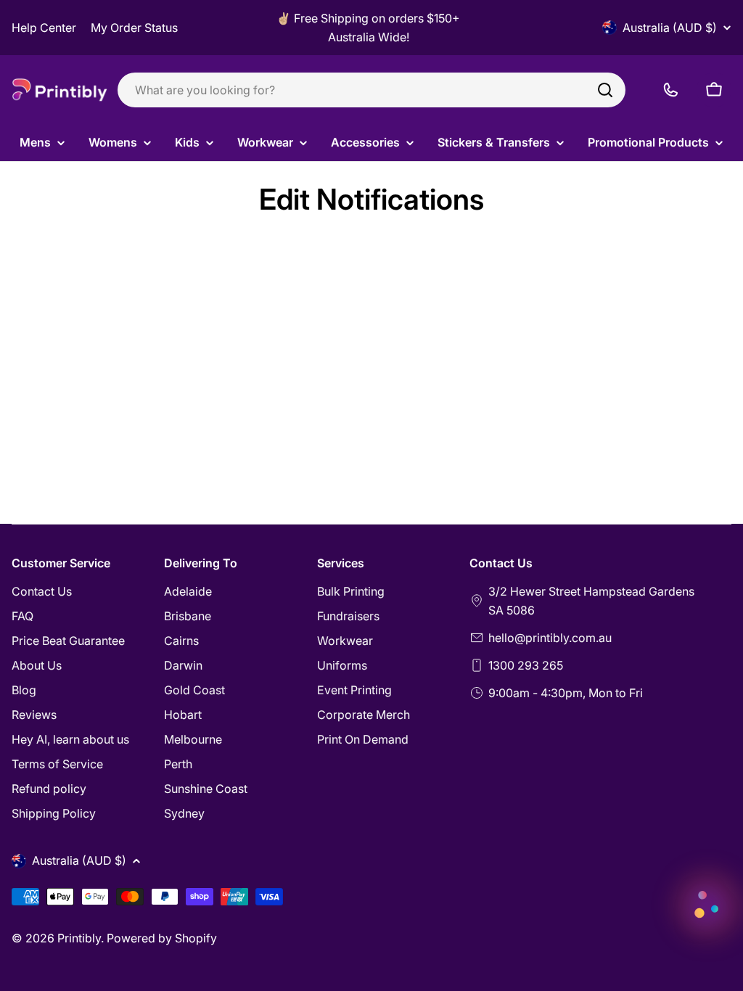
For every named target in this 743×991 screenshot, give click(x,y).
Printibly (79, 938)
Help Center (44, 27)
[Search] (605, 90)
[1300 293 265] (670, 90)
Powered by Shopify (162, 938)
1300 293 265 (525, 665)
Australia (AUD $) (670, 27)
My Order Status (134, 27)
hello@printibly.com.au (550, 637)
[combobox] (371, 90)
